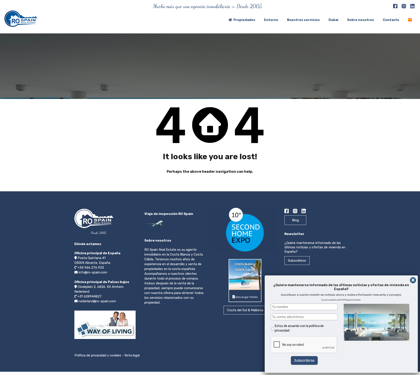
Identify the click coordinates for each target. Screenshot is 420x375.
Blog (295, 220)
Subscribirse (297, 261)
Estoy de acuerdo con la (299, 328)
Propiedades (244, 20)
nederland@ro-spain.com (97, 301)
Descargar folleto (246, 297)
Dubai (333, 20)
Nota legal (132, 355)
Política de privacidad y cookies (97, 355)
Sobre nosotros (360, 20)
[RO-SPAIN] (20, 25)
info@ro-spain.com (93, 272)
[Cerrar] (413, 280)
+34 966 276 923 (91, 268)
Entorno (271, 20)
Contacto (391, 20)
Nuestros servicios (303, 20)
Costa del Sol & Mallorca (245, 310)
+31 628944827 (90, 296)
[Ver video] (105, 339)
